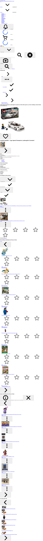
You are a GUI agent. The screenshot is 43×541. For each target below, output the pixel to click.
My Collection (3, 21)
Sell (0, 1)
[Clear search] (30, 55)
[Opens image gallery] (0, 133)
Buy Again (3, 16)
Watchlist (3, 15)
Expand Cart (12, 39)
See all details (3, 161)
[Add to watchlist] (5, 136)
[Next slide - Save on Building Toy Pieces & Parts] (5, 494)
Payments (3, 19)
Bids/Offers (3, 14)
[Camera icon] (5, 60)
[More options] (5, 210)
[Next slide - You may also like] (5, 538)
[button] (6, 66)
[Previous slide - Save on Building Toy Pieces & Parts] (5, 403)
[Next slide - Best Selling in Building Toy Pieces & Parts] (5, 390)
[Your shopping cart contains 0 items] (5, 39)
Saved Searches (4, 18)
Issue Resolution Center (4, 23)
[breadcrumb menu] (7, 79)
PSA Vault (3, 22)
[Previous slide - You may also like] (5, 502)
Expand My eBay (14, 12)
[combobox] (7, 57)
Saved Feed (3, 17)
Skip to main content (2, 0)
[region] (21, 120)
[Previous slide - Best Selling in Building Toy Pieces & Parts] (5, 244)
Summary (3, 13)
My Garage (3, 20)
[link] (5, 150)
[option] (21, 184)
